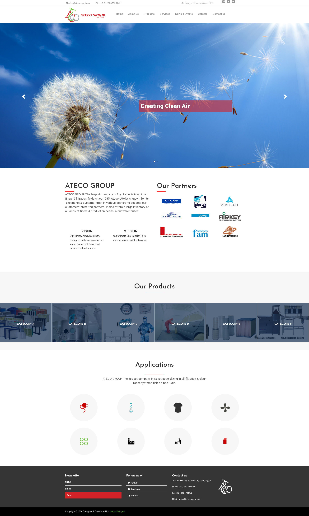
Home (119, 13)
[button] (23, 95)
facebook (135, 489)
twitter (134, 482)
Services (165, 13)
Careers (202, 13)
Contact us (219, 13)
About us (133, 13)
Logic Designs (117, 511)
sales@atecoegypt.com (79, 3)
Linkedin (135, 495)
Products (149, 13)
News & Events (184, 13)
